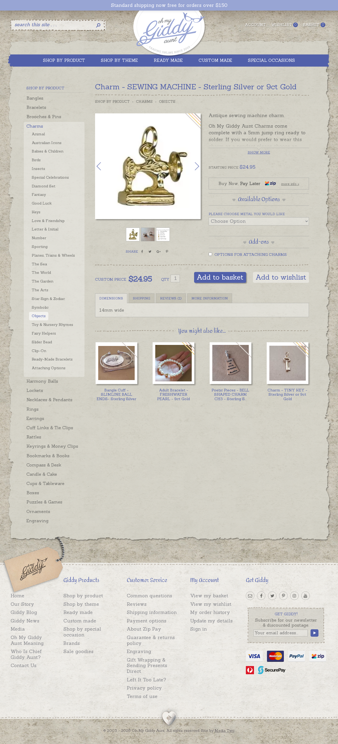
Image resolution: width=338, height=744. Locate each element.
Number (39, 237)
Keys (36, 212)
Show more (259, 152)
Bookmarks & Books (47, 455)
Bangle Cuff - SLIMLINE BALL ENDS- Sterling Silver (116, 394)
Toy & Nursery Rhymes (52, 324)
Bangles (34, 98)
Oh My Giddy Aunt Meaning (27, 640)
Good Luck (42, 203)
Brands (71, 643)
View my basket (209, 596)
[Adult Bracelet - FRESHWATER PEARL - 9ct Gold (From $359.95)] (173, 363)
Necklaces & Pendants (49, 399)
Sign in (198, 629)
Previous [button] (104, 166)
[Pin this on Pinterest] (167, 251)
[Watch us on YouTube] (305, 595)
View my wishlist (210, 604)
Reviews (137, 604)
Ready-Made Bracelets (52, 359)
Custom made (79, 621)
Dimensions (111, 298)
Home (17, 596)
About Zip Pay (144, 629)
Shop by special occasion (82, 632)
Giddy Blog (24, 612)
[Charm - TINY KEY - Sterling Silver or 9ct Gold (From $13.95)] (287, 363)
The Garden (42, 281)
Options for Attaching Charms (250, 254)
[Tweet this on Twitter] (149, 251)
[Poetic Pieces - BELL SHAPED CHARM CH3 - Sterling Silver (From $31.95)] (230, 363)
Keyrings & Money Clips (52, 446)
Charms (34, 126)
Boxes (32, 492)
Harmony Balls (42, 381)
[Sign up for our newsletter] (250, 595)
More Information (209, 298)
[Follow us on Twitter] (272, 595)
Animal (38, 134)
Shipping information (152, 612)
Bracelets (36, 107)
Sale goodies (78, 651)
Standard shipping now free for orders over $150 (169, 5)
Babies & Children (47, 151)
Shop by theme (81, 604)
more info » (290, 184)
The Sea (39, 264)
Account (255, 24)
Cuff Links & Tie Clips (49, 427)
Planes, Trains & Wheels (53, 255)
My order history (210, 612)
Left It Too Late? (146, 680)
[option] (148, 166)
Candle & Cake (41, 474)
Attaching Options (48, 368)
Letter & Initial (45, 229)
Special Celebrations (50, 177)
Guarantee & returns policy (151, 640)
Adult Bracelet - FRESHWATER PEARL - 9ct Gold (173, 394)
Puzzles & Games (44, 502)
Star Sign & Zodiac (48, 298)
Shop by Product (112, 101)
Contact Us (23, 665)
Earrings (35, 418)
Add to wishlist (281, 277)
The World (41, 272)
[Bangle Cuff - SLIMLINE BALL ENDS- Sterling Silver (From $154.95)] (116, 363)
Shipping (141, 298)
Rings (32, 409)
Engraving (37, 520)
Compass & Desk (43, 465)
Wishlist (284, 24)
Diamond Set (43, 186)
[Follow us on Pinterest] (283, 595)
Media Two (224, 730)
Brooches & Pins (43, 116)
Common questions (149, 596)
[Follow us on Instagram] (294, 595)
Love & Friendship (48, 220)
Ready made (78, 612)
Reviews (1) (171, 298)
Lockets (34, 390)
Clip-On (39, 350)
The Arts (40, 290)
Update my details (211, 621)
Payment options (146, 621)
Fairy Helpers (44, 333)
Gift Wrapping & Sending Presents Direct (147, 665)
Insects (38, 168)
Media (18, 629)
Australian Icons (47, 142)
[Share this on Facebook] (142, 251)
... (230, 394)
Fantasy (39, 194)
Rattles (33, 437)
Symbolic (40, 307)
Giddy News (25, 621)
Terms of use (142, 696)
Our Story (22, 604)
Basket (313, 24)
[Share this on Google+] (159, 251)
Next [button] (191, 166)
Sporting (40, 246)
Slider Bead (42, 342)
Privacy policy (144, 688)
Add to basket (220, 277)
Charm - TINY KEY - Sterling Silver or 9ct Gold (287, 394)
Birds (36, 160)
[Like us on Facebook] (261, 595)
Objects (39, 315)
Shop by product (83, 596)
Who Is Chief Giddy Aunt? (26, 654)
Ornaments (38, 511)
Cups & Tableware (45, 483)
